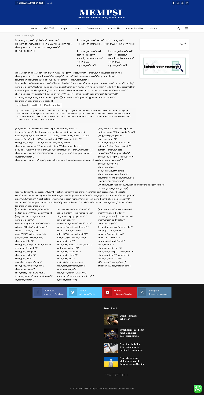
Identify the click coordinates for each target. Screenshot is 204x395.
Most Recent (22, 105)
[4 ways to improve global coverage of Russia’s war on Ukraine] (111, 362)
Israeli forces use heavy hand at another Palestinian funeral (132, 333)
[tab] (22, 105)
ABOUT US (48, 28)
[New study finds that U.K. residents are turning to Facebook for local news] (111, 348)
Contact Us (114, 28)
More (152, 28)
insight (64, 28)
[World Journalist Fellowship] (111, 320)
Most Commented (52, 105)
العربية (49, 3)
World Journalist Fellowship (128, 317)
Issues (77, 28)
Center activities (134, 28)
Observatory (93, 28)
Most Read (36, 105)
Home (34, 28)
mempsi (130, 388)
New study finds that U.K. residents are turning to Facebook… (131, 347)
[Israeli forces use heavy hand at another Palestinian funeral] (111, 334)
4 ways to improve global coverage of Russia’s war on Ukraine (132, 361)
